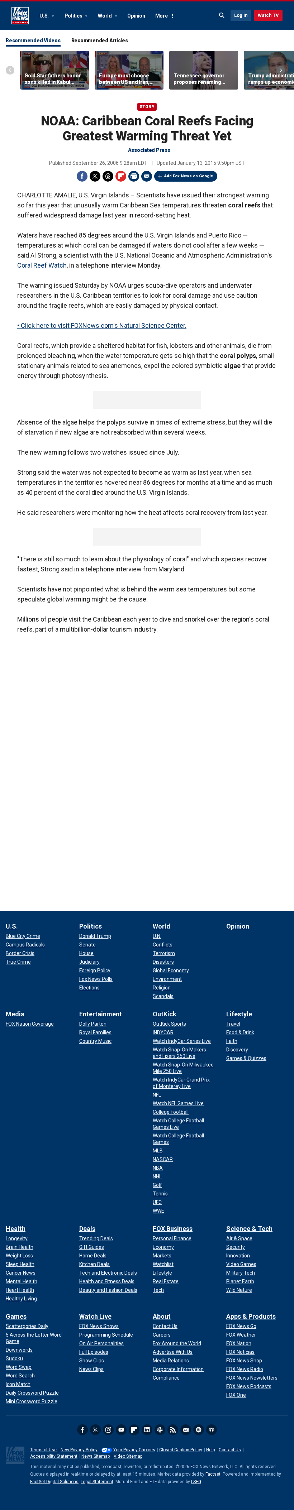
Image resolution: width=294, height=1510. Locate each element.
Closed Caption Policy (180, 1449)
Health (15, 1228)
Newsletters (185, 1429)
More (161, 16)
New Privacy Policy (79, 1449)
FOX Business (173, 1228)
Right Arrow (280, 70)
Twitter (95, 176)
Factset (212, 1474)
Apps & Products (251, 1316)
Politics (74, 16)
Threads (108, 176)
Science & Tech (249, 1228)
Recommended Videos (33, 40)
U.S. (44, 16)
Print (133, 176)
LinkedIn (147, 1429)
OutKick (164, 1014)
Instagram (108, 1429)
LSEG (196, 1481)
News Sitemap (95, 1456)
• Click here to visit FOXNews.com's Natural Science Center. (101, 325)
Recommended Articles (99, 40)
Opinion (136, 16)
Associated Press (149, 150)
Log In (241, 15)
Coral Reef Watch (42, 265)
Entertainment (100, 1014)
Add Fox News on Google (188, 176)
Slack (160, 1429)
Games (16, 1316)
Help (210, 1449)
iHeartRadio (211, 1429)
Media (15, 1014)
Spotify (198, 1429)
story (147, 106)
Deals (87, 1228)
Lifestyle (239, 1014)
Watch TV (268, 15)
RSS (172, 1429)
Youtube (121, 1429)
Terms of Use (43, 1449)
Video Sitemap (128, 1456)
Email (146, 176)
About (162, 1316)
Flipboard (120, 176)
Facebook (82, 176)
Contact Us (230, 1449)
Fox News (20, 15)
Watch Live (95, 1316)
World (105, 16)
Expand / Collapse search (222, 15)
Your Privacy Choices (134, 1449)
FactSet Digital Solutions (54, 1481)
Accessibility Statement (53, 1456)
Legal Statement (97, 1481)
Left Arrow (10, 70)
